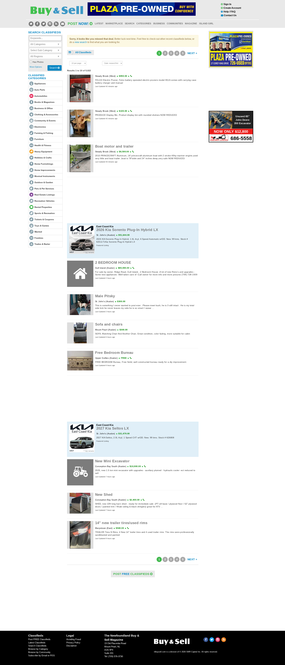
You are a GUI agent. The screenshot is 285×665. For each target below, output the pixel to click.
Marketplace (114, 23)
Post (78, 24)
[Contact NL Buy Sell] (62, 23)
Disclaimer (71, 645)
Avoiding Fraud (73, 639)
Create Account (232, 8)
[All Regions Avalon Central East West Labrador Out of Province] (45, 56)
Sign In (227, 4)
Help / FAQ (229, 11)
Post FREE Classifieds (39, 639)
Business (159, 23)
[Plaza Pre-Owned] (231, 49)
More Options (36, 67)
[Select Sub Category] (45, 50)
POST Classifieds (131, 574)
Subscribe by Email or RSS (41, 655)
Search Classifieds (37, 645)
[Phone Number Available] (131, 76)
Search (129, 23)
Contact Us (229, 15)
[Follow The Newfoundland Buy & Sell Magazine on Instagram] (50, 23)
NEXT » (192, 53)
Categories (143, 23)
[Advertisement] (133, 200)
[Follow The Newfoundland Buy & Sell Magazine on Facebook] (37, 23)
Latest (99, 23)
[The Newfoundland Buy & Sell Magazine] (172, 641)
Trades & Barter (42, 244)
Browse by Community (39, 652)
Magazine (191, 23)
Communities (175, 23)
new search (81, 42)
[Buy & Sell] (56, 9)
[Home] (31, 23)
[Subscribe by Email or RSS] (56, 23)
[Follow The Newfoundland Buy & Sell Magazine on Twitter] (44, 23)
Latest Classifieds (36, 642)
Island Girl (206, 23)
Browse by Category (38, 649)
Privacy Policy (73, 642)
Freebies (38, 238)
